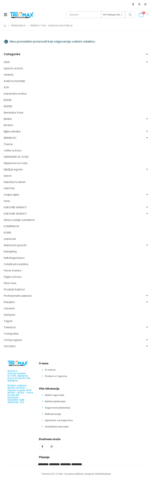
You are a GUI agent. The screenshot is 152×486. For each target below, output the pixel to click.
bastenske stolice (15, 93)
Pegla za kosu (13, 277)
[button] (7, 15)
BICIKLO (8, 125)
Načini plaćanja (55, 401)
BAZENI (8, 106)
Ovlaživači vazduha (16, 264)
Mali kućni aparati (15, 245)
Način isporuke (54, 395)
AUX (6, 87)
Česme (8, 144)
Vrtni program (13, 340)
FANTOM (9, 188)
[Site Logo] (22, 15)
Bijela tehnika (12, 131)
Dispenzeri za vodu (15, 163)
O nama (50, 370)
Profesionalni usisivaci (18, 296)
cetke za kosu (13, 150)
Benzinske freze (13, 112)
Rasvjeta (9, 302)
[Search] (130, 15)
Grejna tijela (11, 195)
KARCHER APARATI (15, 207)
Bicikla (8, 119)
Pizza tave (10, 283)
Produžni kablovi (14, 289)
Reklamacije (53, 414)
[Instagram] (145, 4)
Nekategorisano (14, 258)
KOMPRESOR (11, 226)
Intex (7, 201)
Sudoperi (9, 315)
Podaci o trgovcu (56, 376)
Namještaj (10, 251)
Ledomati (10, 239)
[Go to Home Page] (5, 25)
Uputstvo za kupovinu (59, 420)
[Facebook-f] (42, 446)
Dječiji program (13, 169)
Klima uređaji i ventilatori (19, 220)
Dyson (8, 176)
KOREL (7, 232)
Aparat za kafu (13, 68)
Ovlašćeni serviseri (57, 426)
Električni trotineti (14, 182)
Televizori (10, 327)
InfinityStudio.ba (103, 473)
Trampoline (11, 334)
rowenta (9, 308)
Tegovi (8, 321)
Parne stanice (12, 270)
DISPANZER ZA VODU (16, 157)
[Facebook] (133, 4)
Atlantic (9, 75)
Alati (6, 62)
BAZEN (7, 100)
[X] (139, 4)
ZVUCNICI (10, 346)
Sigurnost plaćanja (57, 407)
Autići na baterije (14, 81)
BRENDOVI (10, 138)
